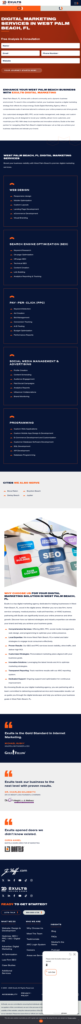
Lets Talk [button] (9, 912)
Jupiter (30, 496)
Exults (18, 687)
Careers (31, 950)
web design (60, 114)
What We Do (8, 922)
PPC (31, 114)
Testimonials (33, 939)
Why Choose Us (35, 929)
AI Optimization (9, 955)
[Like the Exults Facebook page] (14, 896)
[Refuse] (79, 1020)
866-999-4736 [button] (32, 912)
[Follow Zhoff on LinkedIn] (9, 881)
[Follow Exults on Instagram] (31, 896)
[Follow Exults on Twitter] (3, 896)
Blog (53, 932)
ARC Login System (36, 945)
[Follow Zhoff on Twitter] (3, 881)
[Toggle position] (70, 954)
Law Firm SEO (9, 960)
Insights (56, 925)
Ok (41, 1021)
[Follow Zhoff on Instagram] (31, 881)
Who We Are (33, 922)
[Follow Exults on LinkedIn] (9, 896)
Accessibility (9, 994)
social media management (44, 114)
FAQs (54, 937)
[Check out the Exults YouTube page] (20, 896)
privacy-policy (26, 994)
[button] (20, 8)
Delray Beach (13, 496)
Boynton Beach (34, 491)
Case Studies (8, 966)
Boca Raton (12, 491)
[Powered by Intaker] (64, 1013)
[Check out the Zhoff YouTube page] (20, 881)
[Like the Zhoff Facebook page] (14, 881)
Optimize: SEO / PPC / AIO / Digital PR (11, 938)
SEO (26, 114)
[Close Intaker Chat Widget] (74, 954)
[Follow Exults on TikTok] (26, 896)
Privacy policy (72, 1018)
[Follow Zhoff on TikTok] (26, 881)
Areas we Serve (35, 956)
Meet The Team (34, 934)
